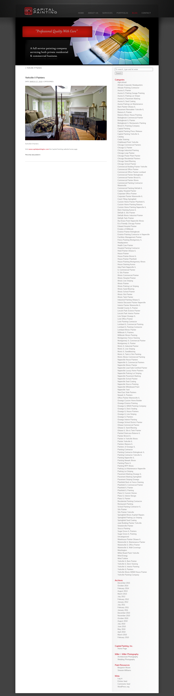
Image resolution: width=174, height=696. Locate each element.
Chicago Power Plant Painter (129, 156)
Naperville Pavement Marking (129, 376)
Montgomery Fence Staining (129, 338)
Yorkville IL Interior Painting (128, 567)
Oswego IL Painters (125, 417)
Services (107, 13)
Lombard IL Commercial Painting (130, 324)
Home (81, 13)
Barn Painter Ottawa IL (127, 107)
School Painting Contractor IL (129, 507)
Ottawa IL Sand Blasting (127, 428)
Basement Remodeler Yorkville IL (131, 109)
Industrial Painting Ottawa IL (129, 300)
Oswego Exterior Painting (128, 403)
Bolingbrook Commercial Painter (130, 118)
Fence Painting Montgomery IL (130, 240)
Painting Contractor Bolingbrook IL (131, 452)
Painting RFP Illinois (126, 466)
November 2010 (124, 616)
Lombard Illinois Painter (127, 330)
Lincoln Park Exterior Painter (129, 311)
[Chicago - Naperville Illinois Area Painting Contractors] (44, 11)
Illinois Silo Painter (125, 294)
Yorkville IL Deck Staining (128, 564)
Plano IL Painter (124, 499)
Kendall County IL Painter (128, 308)
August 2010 (123, 621)
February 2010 (123, 637)
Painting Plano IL (124, 463)
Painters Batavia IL (125, 444)
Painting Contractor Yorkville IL (130, 455)
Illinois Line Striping (125, 281)
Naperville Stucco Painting (128, 384)
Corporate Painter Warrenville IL (130, 196)
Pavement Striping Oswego (128, 479)
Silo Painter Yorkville (126, 512)
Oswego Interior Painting (127, 420)
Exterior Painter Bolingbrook (129, 232)
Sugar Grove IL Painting (127, 534)
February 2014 (123, 588)
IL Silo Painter (123, 273)
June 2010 (122, 626)
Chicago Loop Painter (126, 153)
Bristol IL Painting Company (129, 126)
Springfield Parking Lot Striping (130, 518)
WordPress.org (123, 687)
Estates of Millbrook (125, 229)
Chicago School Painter (127, 164)
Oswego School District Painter (130, 422)
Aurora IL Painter (124, 90)
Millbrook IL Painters (126, 332)
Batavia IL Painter (125, 112)
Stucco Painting (124, 528)
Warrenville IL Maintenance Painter (131, 542)
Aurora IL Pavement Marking (129, 99)
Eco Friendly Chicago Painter (129, 224)
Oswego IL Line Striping (127, 414)
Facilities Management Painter (130, 237)
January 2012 (123, 602)
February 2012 (123, 599)
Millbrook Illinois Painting (127, 335)
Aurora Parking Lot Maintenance (130, 104)
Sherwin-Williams (124, 670)
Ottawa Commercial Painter (128, 425)
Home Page (122, 649)
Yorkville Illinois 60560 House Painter (132, 572)
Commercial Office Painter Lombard (132, 172)
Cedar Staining (123, 139)
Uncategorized (123, 537)
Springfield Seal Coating (127, 520)
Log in (120, 678)
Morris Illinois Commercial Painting (131, 357)
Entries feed (122, 681)
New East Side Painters (127, 392)
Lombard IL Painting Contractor (130, 327)
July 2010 (121, 624)
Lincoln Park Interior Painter (128, 313)
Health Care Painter (125, 245)
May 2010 (121, 629)
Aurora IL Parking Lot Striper (129, 96)
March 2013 (122, 594)
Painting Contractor (125, 450)
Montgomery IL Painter (127, 343)
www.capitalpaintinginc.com (39, 149)
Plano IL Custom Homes (127, 493)
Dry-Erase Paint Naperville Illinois (131, 221)
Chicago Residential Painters (129, 158)
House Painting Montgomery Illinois (131, 262)
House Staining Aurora (126, 264)
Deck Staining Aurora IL (127, 210)
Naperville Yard (123, 390)
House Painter (123, 254)
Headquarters (123, 243)
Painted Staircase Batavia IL (129, 433)
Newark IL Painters (125, 395)
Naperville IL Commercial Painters (131, 362)
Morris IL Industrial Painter (128, 346)
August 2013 (123, 591)
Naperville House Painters (128, 360)
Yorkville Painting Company (128, 575)
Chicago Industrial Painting (128, 150)
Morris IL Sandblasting (126, 352)
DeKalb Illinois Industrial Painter (130, 215)
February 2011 (123, 607)
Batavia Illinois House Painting (130, 115)
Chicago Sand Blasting (127, 161)
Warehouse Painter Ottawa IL (129, 539)
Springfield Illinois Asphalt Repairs (131, 515)
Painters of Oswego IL (126, 447)
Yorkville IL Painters (125, 569)
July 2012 (121, 597)
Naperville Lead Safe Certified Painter (132, 368)
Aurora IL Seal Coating (126, 101)
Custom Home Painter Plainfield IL (131, 202)
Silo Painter (122, 509)
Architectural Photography (128, 657)
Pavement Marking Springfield (129, 477)
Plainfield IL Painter (125, 488)
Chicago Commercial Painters (129, 145)
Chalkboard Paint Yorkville (128, 142)
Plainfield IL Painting (126, 490)
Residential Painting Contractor (130, 501)
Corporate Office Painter (127, 194)
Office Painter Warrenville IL (129, 398)
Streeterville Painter (125, 526)
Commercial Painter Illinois (128, 180)
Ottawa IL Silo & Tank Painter (129, 430)
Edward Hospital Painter (127, 226)
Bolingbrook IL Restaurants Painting (132, 123)
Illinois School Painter (126, 292)
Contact (146, 13)
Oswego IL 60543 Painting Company (132, 406)
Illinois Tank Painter (125, 297)
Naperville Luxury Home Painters (130, 371)
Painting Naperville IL (126, 458)
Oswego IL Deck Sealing (127, 409)
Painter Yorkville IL (125, 441)
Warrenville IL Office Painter (129, 545)
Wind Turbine (123, 558)
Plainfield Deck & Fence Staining (131, 482)
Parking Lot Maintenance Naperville (131, 469)
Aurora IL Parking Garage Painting (131, 93)
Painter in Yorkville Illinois (128, 439)
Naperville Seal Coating (127, 381)
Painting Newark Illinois (127, 460)
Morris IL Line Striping (126, 349)
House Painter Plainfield (127, 259)
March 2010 (122, 635)
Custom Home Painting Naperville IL (132, 207)
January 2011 (123, 610)
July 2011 (121, 605)
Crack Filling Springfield (127, 199)
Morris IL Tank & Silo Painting (129, 354)
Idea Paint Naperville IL (127, 267)
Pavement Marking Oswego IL (129, 474)
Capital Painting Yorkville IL (128, 134)
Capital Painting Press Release (130, 131)
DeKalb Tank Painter (126, 218)
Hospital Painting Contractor (129, 248)
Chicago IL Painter (125, 148)
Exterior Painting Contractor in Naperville (134, 234)
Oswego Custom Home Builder (130, 401)
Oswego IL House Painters (128, 411)
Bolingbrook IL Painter (126, 120)
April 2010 (121, 632)
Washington (122, 550)
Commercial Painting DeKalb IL (130, 188)
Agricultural (122, 82)
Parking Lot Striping (125, 471)
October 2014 (123, 586)
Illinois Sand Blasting (126, 289)
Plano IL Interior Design (127, 496)
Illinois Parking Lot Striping (128, 286)
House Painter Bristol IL (127, 256)
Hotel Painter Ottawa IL (127, 251)
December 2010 (124, 613)
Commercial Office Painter (128, 169)
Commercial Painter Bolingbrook (130, 175)
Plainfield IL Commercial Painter (130, 485)
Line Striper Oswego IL (127, 316)
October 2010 (123, 618)
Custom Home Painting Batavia (130, 205)
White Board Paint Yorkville (128, 553)
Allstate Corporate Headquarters (130, 85)
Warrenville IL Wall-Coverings (129, 548)
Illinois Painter (123, 283)
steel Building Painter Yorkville (130, 523)
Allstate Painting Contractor (128, 88)
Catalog (121, 137)
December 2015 (124, 583)
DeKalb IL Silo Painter (126, 213)
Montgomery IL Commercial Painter (131, 341)
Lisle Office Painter (125, 319)
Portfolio (122, 13)
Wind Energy (123, 556)
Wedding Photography (126, 659)
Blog (135, 13)
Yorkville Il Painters (33, 68)
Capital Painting (124, 129)
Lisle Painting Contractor (127, 322)
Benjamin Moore (124, 668)
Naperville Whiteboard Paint (128, 387)
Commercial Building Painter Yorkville (132, 167)
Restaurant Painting (125, 504)
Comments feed (124, 684)
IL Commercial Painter (126, 270)
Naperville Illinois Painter (127, 365)
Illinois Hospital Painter (127, 278)
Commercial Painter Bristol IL (129, 178)
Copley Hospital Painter (127, 191)
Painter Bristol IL (124, 436)
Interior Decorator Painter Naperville (132, 303)
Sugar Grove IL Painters (127, 531)
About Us (93, 13)
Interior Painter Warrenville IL (129, 305)
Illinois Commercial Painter (128, 275)
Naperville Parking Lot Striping (129, 373)
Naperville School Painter (127, 379)
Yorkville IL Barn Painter (127, 561)
